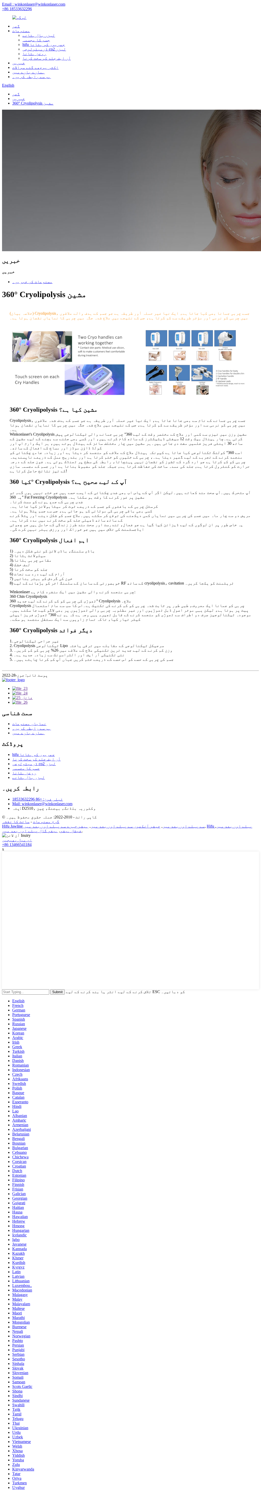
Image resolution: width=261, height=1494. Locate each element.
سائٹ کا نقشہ (16, 821)
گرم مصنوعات (46, 821)
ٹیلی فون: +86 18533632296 (37, 799)
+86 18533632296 (17, 9)
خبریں (18, 63)
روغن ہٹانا (34, 54)
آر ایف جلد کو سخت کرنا (46, 58)
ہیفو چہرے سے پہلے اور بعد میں (56, 826)
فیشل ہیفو (71, 831)
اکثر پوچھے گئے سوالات (35, 67)
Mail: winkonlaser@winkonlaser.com (42, 804)
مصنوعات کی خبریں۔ (32, 282)
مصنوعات (21, 31)
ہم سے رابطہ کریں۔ (31, 76)
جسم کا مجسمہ (36, 40)
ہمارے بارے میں (28, 72)
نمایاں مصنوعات (29, 723)
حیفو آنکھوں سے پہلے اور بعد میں (125, 826)
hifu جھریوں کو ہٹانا (43, 44)
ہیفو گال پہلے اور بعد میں (30, 831)
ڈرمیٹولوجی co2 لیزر (44, 49)
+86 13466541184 (17, 844)
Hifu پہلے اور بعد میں (229, 826)
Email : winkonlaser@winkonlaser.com (33, 4)
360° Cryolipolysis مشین (33, 103)
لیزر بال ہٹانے (38, 35)
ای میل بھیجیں (17, 840)
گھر (16, 26)
